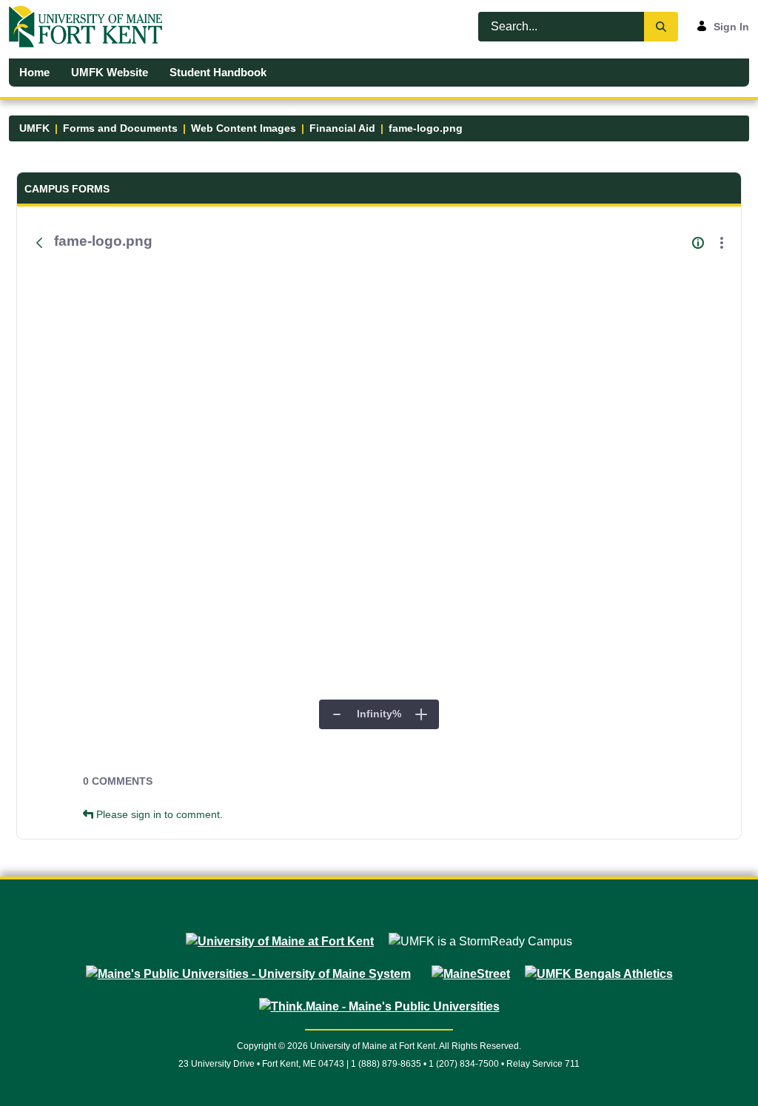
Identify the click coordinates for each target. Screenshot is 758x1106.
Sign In (731, 27)
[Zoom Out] (337, 714)
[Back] (39, 243)
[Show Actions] (722, 243)
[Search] (661, 27)
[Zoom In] (421, 714)
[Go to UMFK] (91, 26)
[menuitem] (35, 72)
